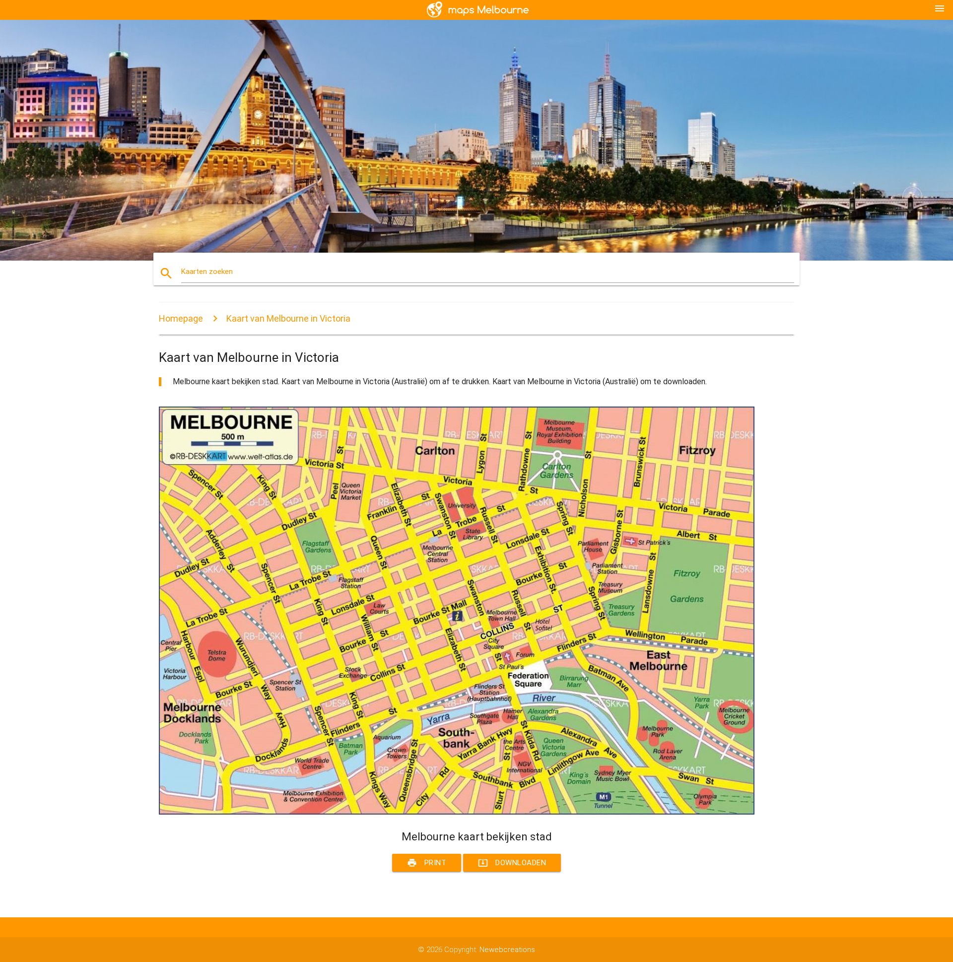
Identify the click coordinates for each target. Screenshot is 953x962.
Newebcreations (507, 949)
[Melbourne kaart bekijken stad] (456, 812)
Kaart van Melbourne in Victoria (288, 318)
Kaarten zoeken (207, 271)
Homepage (181, 318)
